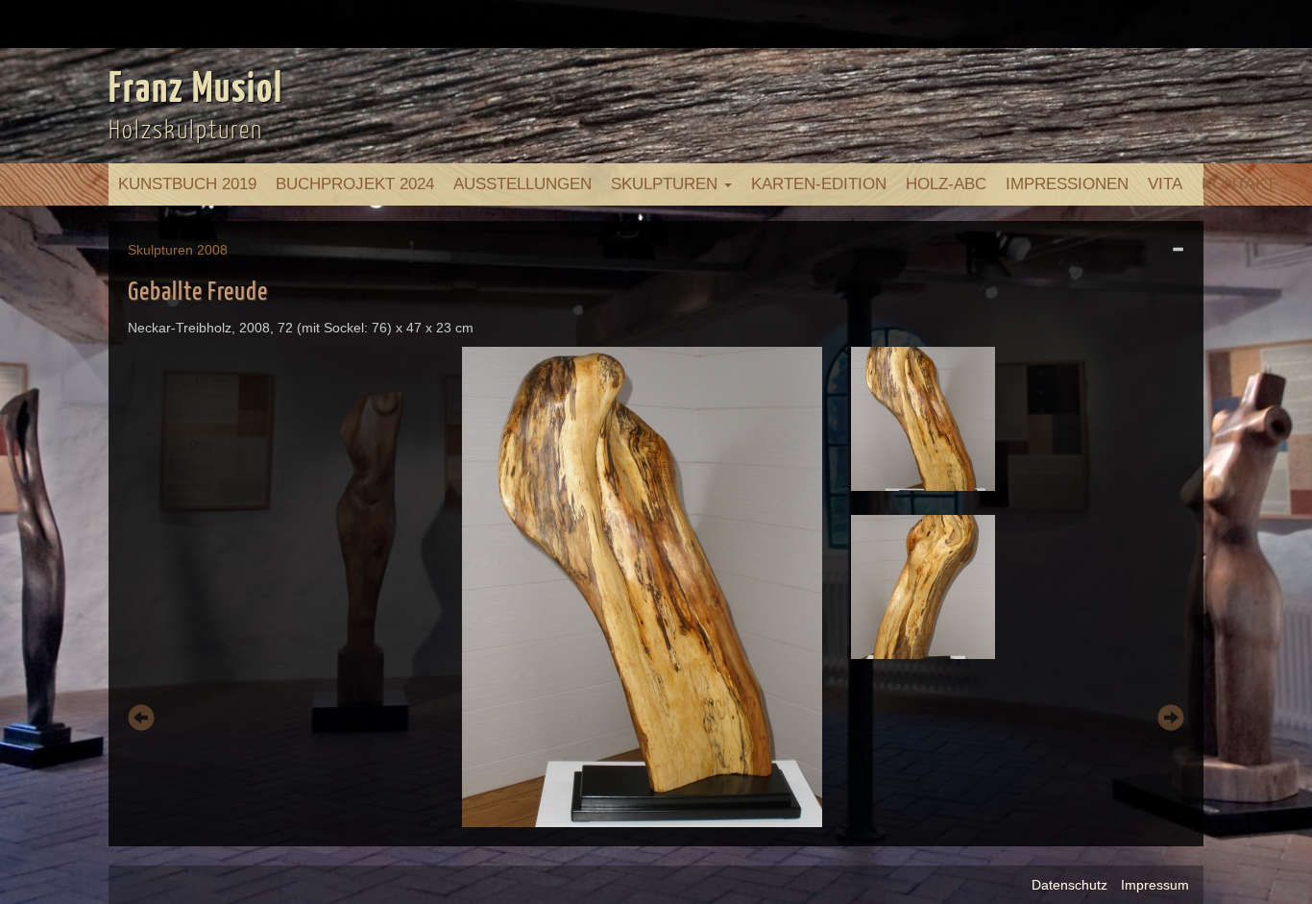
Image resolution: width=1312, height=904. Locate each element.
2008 (212, 249)
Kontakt (1239, 184)
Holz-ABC (946, 184)
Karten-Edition (819, 184)
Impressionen (1067, 184)
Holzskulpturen (186, 131)
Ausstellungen (522, 184)
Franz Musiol (196, 90)
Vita (1165, 184)
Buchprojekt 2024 (355, 184)
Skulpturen (666, 184)
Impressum (1155, 884)
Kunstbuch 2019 (187, 184)
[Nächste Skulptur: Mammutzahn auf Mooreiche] (1170, 721)
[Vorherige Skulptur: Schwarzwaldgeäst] (141, 721)
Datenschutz (1069, 884)
